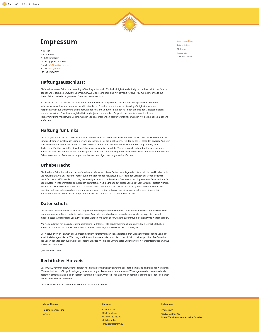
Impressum (167, 309)
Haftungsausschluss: (184, 41)
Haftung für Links (183, 45)
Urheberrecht (181, 49)
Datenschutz (181, 53)
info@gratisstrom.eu (58, 65)
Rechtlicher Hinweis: (184, 57)
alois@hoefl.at (55, 68)
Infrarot (26, 4)
